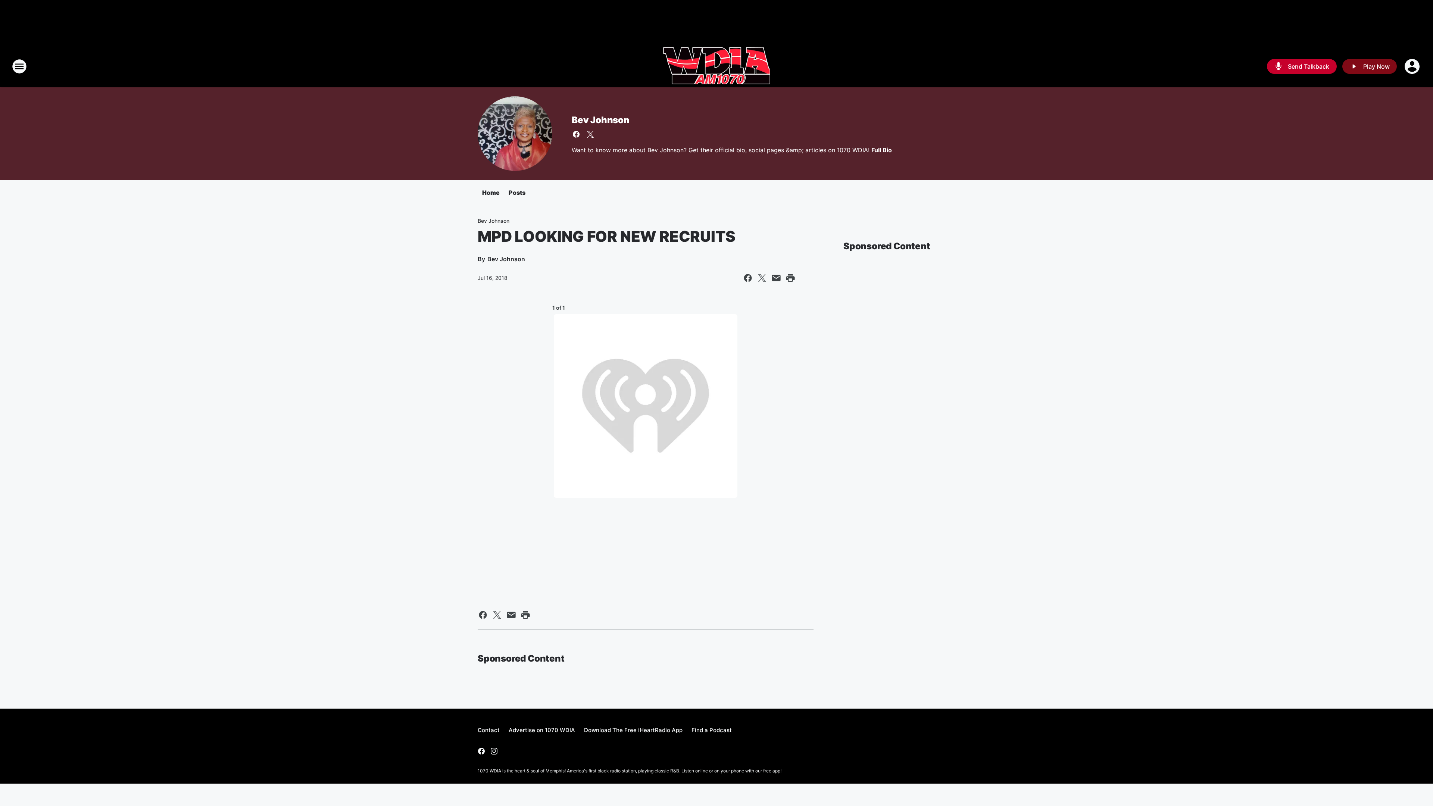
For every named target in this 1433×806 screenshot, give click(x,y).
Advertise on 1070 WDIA (542, 730)
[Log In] (1413, 66)
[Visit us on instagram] (494, 751)
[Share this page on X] (762, 278)
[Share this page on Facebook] (748, 278)
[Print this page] (790, 278)
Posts (517, 192)
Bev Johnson (601, 120)
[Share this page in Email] (776, 278)
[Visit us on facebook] (576, 134)
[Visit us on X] (590, 134)
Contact (489, 730)
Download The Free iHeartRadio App (633, 730)
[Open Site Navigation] (19, 66)
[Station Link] (716, 66)
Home (491, 192)
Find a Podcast (711, 730)
